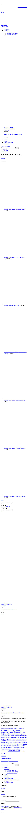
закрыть (3, 158)
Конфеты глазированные (12, 730)
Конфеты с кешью (9, 740)
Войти (2, 803)
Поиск (16, 147)
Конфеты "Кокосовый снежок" (12, 305)
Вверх (2, 809)
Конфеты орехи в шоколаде (8, 732)
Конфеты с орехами (15, 744)
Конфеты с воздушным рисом (11, 737)
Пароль (3, 800)
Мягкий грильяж (14, 750)
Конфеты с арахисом (20, 734)
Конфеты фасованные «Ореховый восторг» (15, 448)
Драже (11, 728)
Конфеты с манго (18, 742)
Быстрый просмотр (8, 127)
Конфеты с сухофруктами (13, 745)
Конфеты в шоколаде (18, 728)
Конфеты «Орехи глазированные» (13, 134)
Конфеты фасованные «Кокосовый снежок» (12, 712)
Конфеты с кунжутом (8, 742)
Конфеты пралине (20, 732)
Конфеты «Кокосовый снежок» (9, 609)
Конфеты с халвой (11, 749)
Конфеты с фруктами (13, 747)
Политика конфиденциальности (9, 761)
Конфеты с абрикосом (7, 734)
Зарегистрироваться (17, 807)
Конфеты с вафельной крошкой (17, 735)
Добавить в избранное (9, 128)
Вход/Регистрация (8, 782)
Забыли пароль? (5, 806)
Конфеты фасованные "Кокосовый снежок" (15, 496)
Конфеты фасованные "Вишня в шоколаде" (15, 400)
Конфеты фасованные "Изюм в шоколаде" (14, 257)
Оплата (3, 753)
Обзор (2, 500)
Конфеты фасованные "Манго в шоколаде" (14, 209)
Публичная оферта (6, 758)
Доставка (3, 756)
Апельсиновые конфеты (5, 728)
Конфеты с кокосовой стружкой (19, 740)
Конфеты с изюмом (17, 739)
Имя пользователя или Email (8, 796)
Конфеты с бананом (5, 735)
